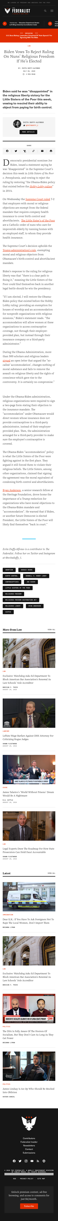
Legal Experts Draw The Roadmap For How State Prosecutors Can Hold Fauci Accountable (28, 850)
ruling (41, 186)
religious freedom (13, 594)
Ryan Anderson (35, 606)
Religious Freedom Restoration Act (21, 600)
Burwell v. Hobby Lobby (36, 576)
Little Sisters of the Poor (17, 588)
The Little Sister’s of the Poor (38, 220)
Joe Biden (31, 582)
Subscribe (29, 1206)
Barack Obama (26, 570)
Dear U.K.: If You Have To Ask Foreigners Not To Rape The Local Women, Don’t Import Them (28, 921)
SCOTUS (8, 612)
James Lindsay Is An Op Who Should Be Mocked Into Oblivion (28, 1090)
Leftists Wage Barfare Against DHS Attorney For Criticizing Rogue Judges (28, 737)
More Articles (28, 132)
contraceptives (12, 582)
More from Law (12, 629)
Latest (6, 873)
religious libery (13, 606)
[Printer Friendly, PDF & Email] (51, 151)
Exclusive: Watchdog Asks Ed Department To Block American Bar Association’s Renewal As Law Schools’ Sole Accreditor (27, 679)
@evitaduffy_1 (32, 125)
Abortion (9, 570)
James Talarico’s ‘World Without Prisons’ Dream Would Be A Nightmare (28, 794)
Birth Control (11, 576)
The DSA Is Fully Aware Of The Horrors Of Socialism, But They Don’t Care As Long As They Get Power (28, 1035)
